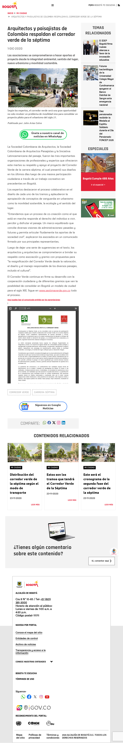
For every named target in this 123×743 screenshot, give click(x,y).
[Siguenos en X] (35, 697)
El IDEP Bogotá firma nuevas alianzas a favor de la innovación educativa (105, 50)
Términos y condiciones (52, 736)
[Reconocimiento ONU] (19, 723)
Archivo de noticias (26, 644)
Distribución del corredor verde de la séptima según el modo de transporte (24, 483)
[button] (44, 423)
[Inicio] (10, 5)
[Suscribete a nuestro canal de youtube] (47, 697)
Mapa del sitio (20, 736)
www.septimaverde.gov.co (54, 290)
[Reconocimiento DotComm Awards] (34, 723)
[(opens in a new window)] (58, 423)
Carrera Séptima (44, 392)
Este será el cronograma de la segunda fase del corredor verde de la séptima (97, 483)
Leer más (35, 504)
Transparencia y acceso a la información (31, 651)
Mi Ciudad (21, 13)
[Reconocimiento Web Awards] (50, 723)
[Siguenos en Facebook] (23, 697)
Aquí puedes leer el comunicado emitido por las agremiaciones (34, 300)
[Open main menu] (52, 5)
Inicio (10, 13)
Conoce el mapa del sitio (29, 632)
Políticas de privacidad (35, 736)
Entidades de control (27, 638)
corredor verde (19, 392)
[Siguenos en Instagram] (41, 697)
